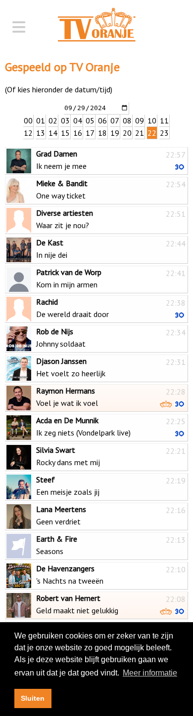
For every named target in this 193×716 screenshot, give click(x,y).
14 (52, 133)
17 (90, 133)
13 (40, 133)
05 (90, 120)
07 (114, 120)
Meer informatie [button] (150, 673)
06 (102, 120)
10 (151, 120)
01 (40, 120)
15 (65, 133)
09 (139, 120)
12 (28, 133)
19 (114, 133)
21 (139, 133)
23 (164, 133)
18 (102, 133)
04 (77, 120)
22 (151, 133)
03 (65, 120)
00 (28, 120)
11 (164, 120)
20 (127, 133)
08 (127, 120)
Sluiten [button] (33, 698)
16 (77, 133)
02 (52, 120)
